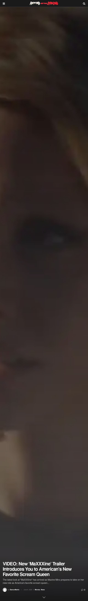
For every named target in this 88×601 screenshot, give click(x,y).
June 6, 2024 (28, 589)
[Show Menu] (4, 3)
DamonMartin (14, 589)
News (43, 589)
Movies (37, 589)
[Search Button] (84, 3)
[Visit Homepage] (44, 3)
